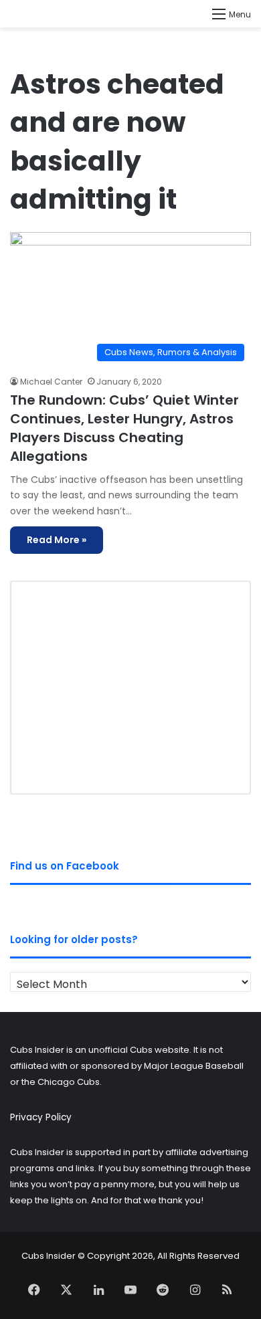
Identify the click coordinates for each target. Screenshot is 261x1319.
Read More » (56, 539)
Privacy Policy (41, 1117)
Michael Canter (51, 381)
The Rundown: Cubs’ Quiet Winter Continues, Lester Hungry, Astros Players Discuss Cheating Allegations (124, 428)
